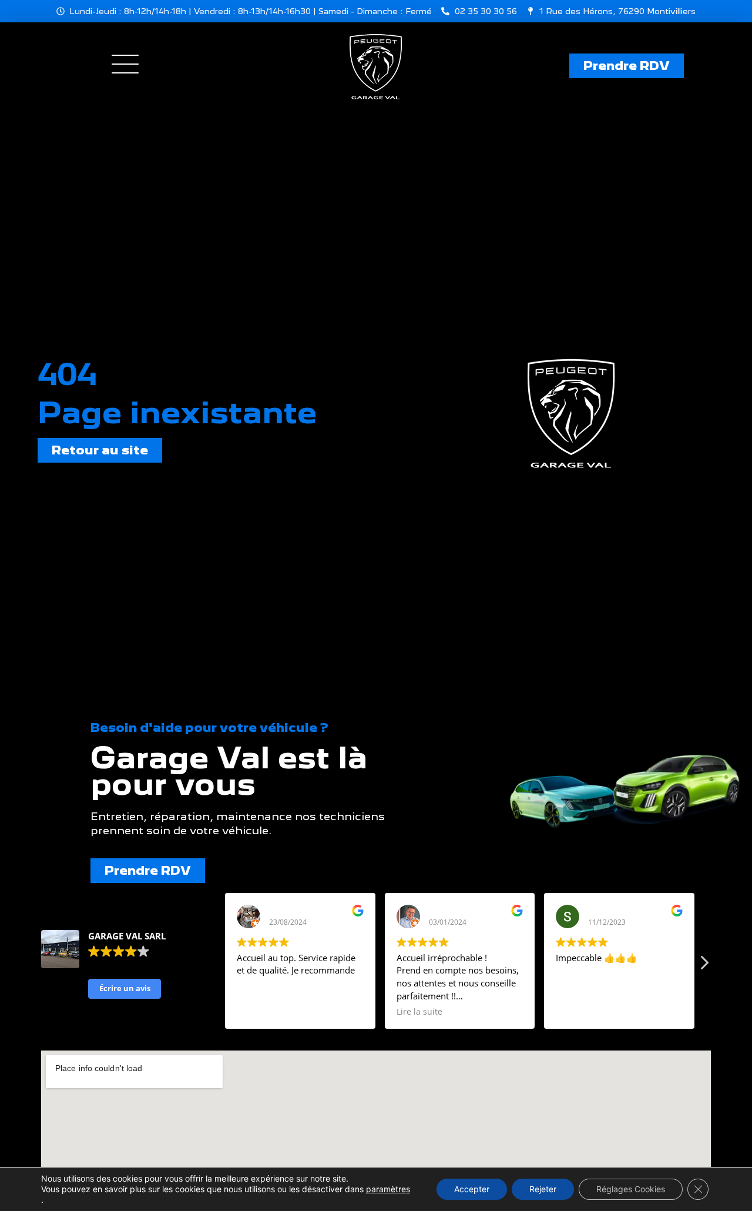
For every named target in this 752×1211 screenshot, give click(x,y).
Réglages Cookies (630, 1189)
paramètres (388, 1189)
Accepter (471, 1189)
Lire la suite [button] (419, 1011)
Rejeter (542, 1189)
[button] (704, 966)
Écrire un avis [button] (124, 988)
